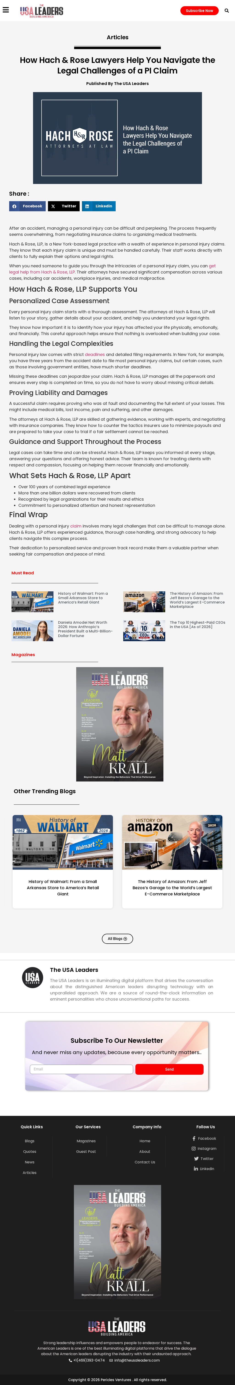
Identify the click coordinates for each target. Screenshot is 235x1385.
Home (145, 1141)
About (144, 1151)
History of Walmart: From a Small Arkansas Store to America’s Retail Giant (83, 598)
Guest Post (86, 1151)
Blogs (29, 1141)
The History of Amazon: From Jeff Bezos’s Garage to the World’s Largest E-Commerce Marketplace (197, 600)
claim (75, 526)
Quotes (29, 1151)
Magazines (86, 1141)
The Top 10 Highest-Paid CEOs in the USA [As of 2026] (197, 624)
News (29, 1162)
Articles (29, 1172)
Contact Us (145, 1162)
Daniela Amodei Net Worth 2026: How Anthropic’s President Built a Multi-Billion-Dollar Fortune (85, 629)
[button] (227, 10)
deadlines (95, 354)
